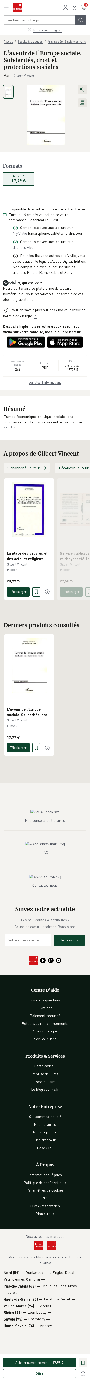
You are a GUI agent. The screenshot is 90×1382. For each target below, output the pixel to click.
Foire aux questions (45, 1000)
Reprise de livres (45, 1074)
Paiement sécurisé (45, 1015)
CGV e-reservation (45, 1206)
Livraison (45, 1007)
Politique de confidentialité (45, 1182)
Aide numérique (45, 1031)
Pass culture (45, 1081)
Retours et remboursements (45, 1023)
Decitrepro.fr (45, 1140)
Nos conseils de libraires (45, 820)
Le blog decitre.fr (45, 1089)
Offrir (40, 1373)
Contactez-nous (45, 885)
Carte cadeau (45, 1066)
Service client (45, 1039)
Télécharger (18, 592)
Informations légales (45, 1174)
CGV (45, 1198)
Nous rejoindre (45, 1132)
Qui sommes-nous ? (45, 1116)
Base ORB (45, 1147)
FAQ (45, 852)
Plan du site (45, 1213)
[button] (45, 419)
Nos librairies (45, 1124)
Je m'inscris (69, 940)
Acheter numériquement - (39, 1362)
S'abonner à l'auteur (23, 468)
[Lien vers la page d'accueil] (17, 7)
